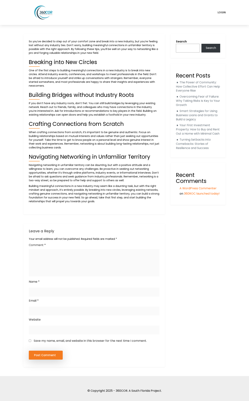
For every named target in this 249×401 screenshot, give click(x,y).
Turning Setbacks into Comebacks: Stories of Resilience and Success (193, 143)
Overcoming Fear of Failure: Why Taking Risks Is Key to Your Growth (198, 100)
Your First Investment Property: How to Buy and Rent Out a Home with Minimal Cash (198, 129)
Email (34, 301)
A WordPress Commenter (198, 188)
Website (35, 319)
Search (181, 42)
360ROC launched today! (202, 193)
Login (222, 12)
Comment (37, 245)
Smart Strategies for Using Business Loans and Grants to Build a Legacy (197, 115)
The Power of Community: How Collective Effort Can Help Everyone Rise (198, 86)
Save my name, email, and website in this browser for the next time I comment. (90, 341)
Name (34, 282)
